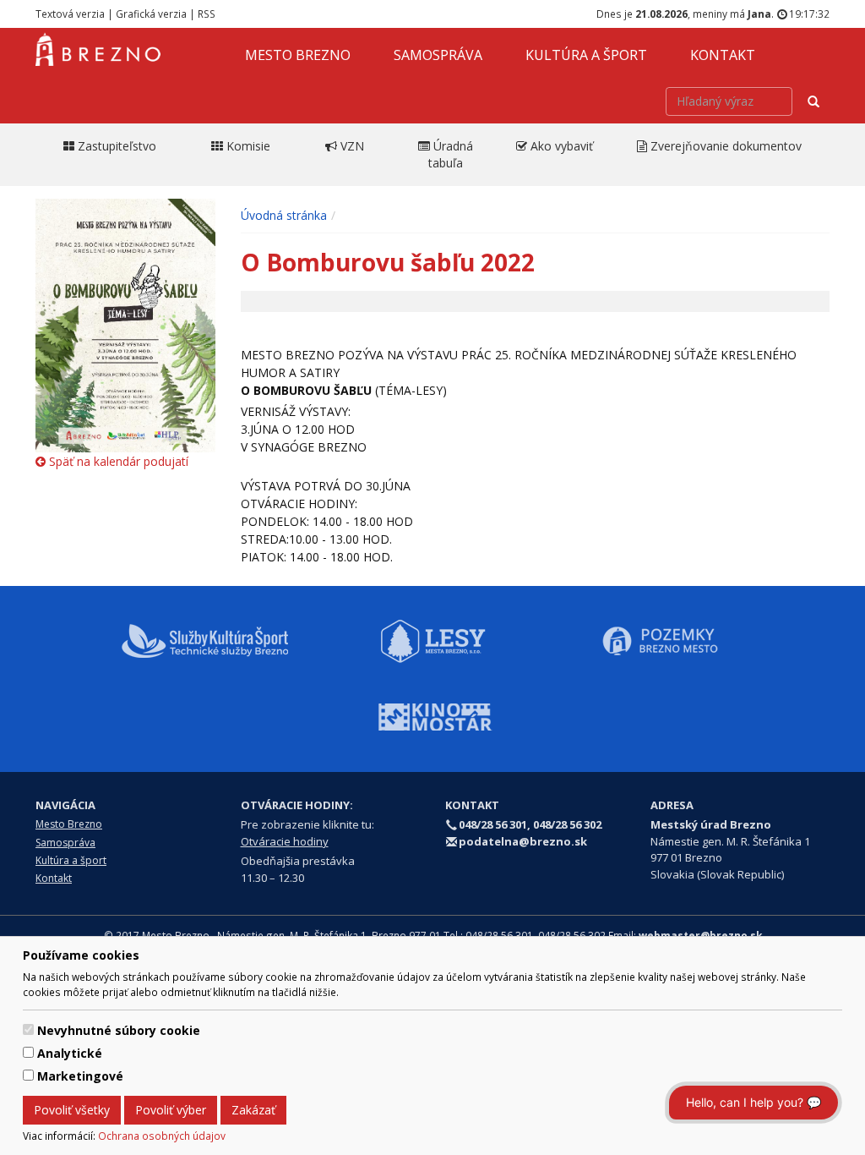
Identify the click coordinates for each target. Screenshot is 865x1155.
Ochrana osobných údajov (162, 1135)
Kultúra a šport (586, 55)
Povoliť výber (170, 1110)
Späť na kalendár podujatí (117, 461)
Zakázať (253, 1110)
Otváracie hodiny (285, 841)
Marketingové (80, 1076)
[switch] (28, 1029)
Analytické (69, 1053)
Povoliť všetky (72, 1110)
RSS (206, 13)
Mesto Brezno (298, 55)
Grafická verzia (151, 13)
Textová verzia (70, 13)
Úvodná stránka (284, 215)
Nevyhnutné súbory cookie (118, 1030)
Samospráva (438, 55)
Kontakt (722, 55)
